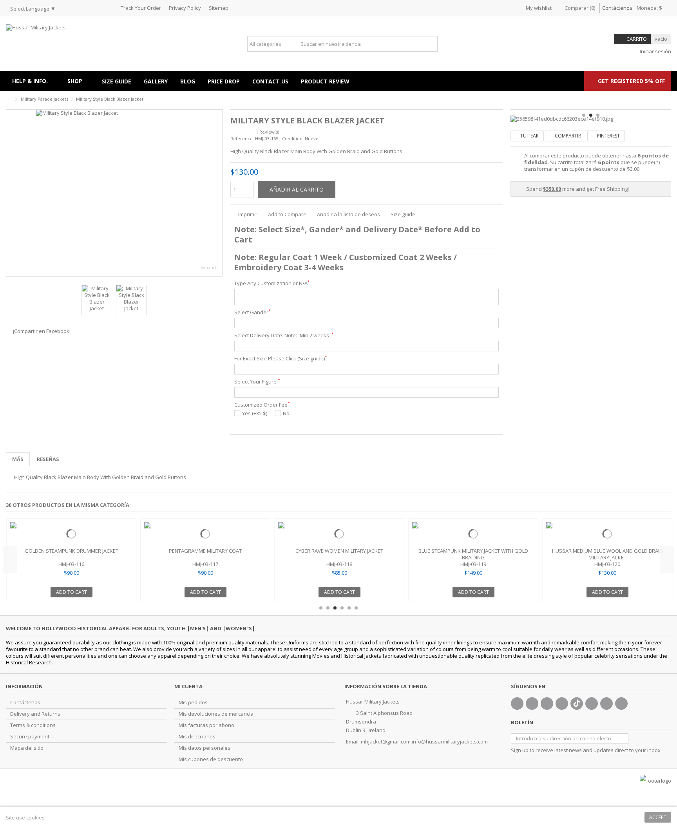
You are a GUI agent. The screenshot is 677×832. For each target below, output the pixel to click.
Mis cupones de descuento (211, 759)
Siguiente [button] (218, 193)
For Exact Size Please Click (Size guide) (280, 358)
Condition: (293, 138)
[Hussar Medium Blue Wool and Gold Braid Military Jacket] (607, 534)
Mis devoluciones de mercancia (216, 714)
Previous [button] (10, 559)
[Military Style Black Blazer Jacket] (114, 193)
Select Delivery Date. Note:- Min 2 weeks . (283, 335)
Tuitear (529, 135)
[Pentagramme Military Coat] (205, 534)
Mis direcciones (197, 736)
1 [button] (583, 115)
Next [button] (667, 559)
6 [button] (356, 608)
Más (18, 459)
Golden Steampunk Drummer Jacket (71, 550)
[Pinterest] (591, 703)
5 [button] (349, 608)
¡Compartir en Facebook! (42, 331)
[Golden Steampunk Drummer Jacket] (71, 534)
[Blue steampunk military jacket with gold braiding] (473, 534)
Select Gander (252, 312)
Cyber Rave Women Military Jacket (339, 550)
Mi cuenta (188, 686)
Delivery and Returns (35, 714)
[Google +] (547, 703)
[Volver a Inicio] (8, 99)
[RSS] (621, 703)
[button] (78, 81)
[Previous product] (660, 98)
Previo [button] (10, 193)
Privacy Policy (185, 7)
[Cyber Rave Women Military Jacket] (339, 534)
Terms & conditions (33, 725)
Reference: (242, 138)
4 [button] (342, 608)
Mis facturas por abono (206, 725)
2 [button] (590, 115)
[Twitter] (532, 703)
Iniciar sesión (655, 51)
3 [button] (597, 115)
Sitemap (218, 7)
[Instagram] (606, 703)
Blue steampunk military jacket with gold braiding (473, 554)
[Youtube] (562, 703)
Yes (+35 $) (254, 413)
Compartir (567, 135)
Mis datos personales (204, 748)
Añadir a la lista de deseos (348, 214)
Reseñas (48, 459)
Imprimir (247, 214)
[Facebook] (517, 703)
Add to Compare (287, 214)
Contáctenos (617, 7)
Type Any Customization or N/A (272, 283)
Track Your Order (141, 7)
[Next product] (668, 98)
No (286, 413)
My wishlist (538, 7)
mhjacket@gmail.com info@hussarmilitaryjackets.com (424, 741)
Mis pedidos (193, 702)
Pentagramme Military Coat (205, 550)
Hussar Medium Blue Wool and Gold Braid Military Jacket (607, 554)
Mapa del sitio (26, 748)
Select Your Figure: (257, 381)
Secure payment (29, 736)
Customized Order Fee (262, 405)
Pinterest (608, 135)
